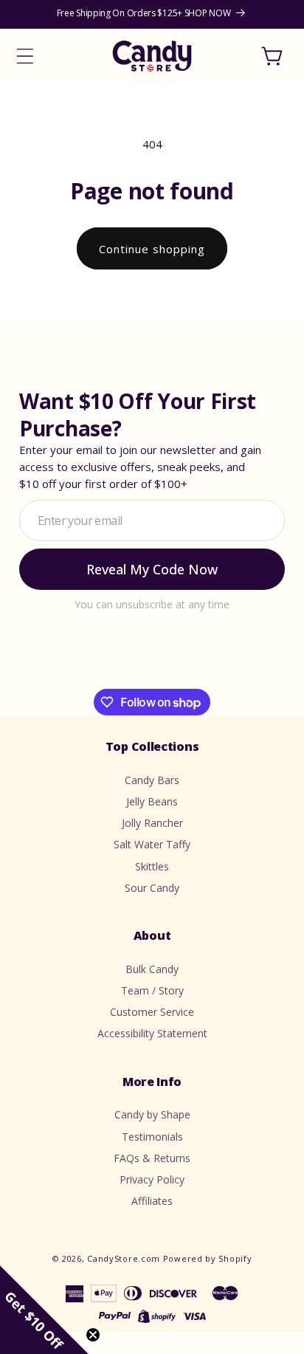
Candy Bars (152, 780)
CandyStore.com (123, 1258)
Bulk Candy (152, 969)
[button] (25, 56)
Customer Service (152, 1012)
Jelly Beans (152, 801)
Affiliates (152, 1201)
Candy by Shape (152, 1114)
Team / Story (152, 990)
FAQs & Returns (152, 1158)
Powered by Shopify (207, 1258)
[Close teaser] (93, 1334)
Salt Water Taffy (152, 844)
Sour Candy (152, 888)
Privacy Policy (152, 1179)
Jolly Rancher (152, 823)
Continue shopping (152, 248)
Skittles (152, 866)
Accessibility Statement (152, 1033)
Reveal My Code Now (152, 569)
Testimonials (152, 1137)
